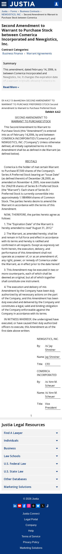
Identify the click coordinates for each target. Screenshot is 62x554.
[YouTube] (19, 506)
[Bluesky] (38, 506)
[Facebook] (24, 506)
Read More (10, 87)
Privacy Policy (31, 542)
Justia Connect (31, 513)
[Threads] (33, 506)
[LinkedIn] (15, 506)
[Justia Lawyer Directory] (47, 506)
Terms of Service (31, 536)
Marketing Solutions (17, 487)
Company (31, 525)
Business (10, 448)
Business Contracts (29, 11)
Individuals (11, 440)
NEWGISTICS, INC (11, 14)
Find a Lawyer (13, 433)
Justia (4, 11)
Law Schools (12, 456)
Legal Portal (31, 519)
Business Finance (12, 53)
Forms (13, 11)
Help (31, 530)
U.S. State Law (13, 471)
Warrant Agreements (39, 53)
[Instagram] (29, 506)
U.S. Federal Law (15, 463)
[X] (43, 506)
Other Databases (15, 479)
